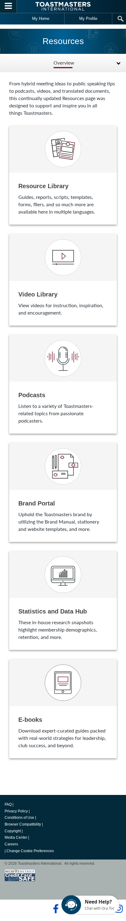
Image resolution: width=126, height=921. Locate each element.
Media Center (16, 837)
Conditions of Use (19, 817)
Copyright (13, 831)
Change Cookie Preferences (30, 851)
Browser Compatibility (23, 824)
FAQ (8, 804)
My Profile (88, 18)
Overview (64, 63)
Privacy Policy (16, 811)
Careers (11, 844)
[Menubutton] (8, 6)
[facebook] (55, 908)
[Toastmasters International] (63, 6)
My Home (40, 18)
